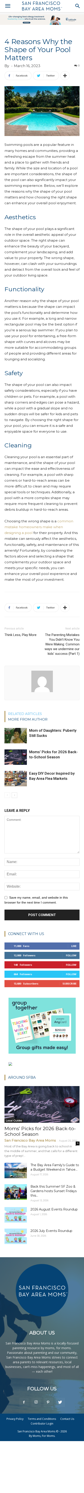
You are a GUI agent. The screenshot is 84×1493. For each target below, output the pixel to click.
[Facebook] (23, 1402)
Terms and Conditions (42, 1419)
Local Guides (14, 1120)
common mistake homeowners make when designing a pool (38, 527)
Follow (71, 955)
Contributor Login (42, 1423)
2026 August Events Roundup (54, 1209)
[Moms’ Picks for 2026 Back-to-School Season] (15, 757)
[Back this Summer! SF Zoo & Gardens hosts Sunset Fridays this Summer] (15, 1192)
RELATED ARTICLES (25, 714)
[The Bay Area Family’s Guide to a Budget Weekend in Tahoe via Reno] (15, 1170)
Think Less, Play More (20, 635)
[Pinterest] (48, 1402)
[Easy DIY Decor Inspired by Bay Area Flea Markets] (15, 778)
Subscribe (69, 983)
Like (73, 946)
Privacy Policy (15, 1419)
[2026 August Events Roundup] (15, 1215)
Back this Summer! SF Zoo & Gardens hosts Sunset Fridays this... (53, 1191)
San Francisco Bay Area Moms (30, 1140)
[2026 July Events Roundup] (15, 1236)
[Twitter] (60, 1402)
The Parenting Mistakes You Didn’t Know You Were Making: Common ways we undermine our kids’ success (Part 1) (62, 644)
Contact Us (67, 1419)
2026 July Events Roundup (51, 1231)
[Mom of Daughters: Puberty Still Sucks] (15, 735)
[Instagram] (36, 1402)
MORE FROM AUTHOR (27, 719)
